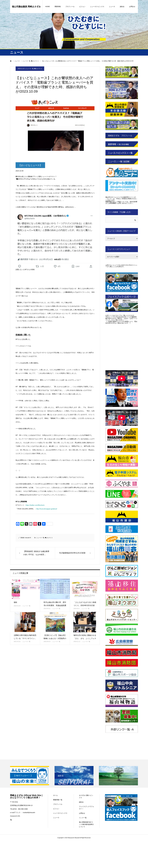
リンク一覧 (83, 818)
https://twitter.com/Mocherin (35, 505)
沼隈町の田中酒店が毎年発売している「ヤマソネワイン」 (25, 636)
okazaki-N (28, 537)
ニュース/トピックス (97, 6)
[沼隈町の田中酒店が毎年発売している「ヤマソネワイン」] (25, 622)
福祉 (15, 602)
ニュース (112, 6)
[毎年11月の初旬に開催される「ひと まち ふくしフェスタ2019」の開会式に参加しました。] (85, 622)
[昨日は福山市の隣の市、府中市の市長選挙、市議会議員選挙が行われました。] (55, 589)
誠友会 (122, 6)
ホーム (55, 795)
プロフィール (70, 6)
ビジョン (82, 6)
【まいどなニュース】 (30, 165)
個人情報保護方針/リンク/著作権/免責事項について (86, 824)
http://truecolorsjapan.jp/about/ (46, 509)
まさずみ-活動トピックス (86, 796)
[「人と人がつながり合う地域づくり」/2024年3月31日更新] (85, 589)
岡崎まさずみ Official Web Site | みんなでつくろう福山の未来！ (26, 796)
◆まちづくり (38, 68)
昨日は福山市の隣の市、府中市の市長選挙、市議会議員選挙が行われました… (55, 605)
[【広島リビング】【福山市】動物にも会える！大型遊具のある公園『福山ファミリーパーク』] (55, 622)
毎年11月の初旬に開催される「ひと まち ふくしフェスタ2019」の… (85, 638)
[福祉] (25, 589)
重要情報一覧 (57, 800)
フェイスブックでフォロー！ (86, 808)
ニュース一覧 (30, 68)
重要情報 (58, 6)
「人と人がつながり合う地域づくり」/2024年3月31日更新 (85, 605)
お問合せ (132, 6)
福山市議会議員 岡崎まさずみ (26, 6)
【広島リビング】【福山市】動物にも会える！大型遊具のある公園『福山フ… (55, 638)
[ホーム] (11, 61)
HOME (47, 6)
